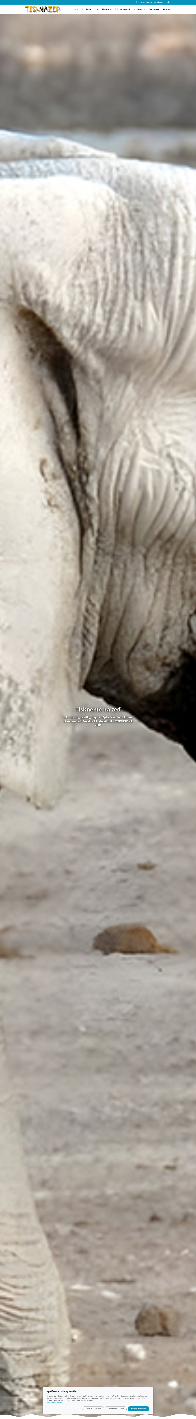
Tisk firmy (106, 9)
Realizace (138, 9)
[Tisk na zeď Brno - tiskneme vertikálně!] (42, 9)
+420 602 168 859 (145, 2)
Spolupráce (154, 9)
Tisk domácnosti (122, 9)
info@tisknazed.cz (164, 2)
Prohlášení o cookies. (54, 1402)
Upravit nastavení (93, 1409)
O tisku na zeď (89, 9)
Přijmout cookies (138, 1409)
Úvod (76, 9)
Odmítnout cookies (116, 1409)
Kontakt (167, 9)
